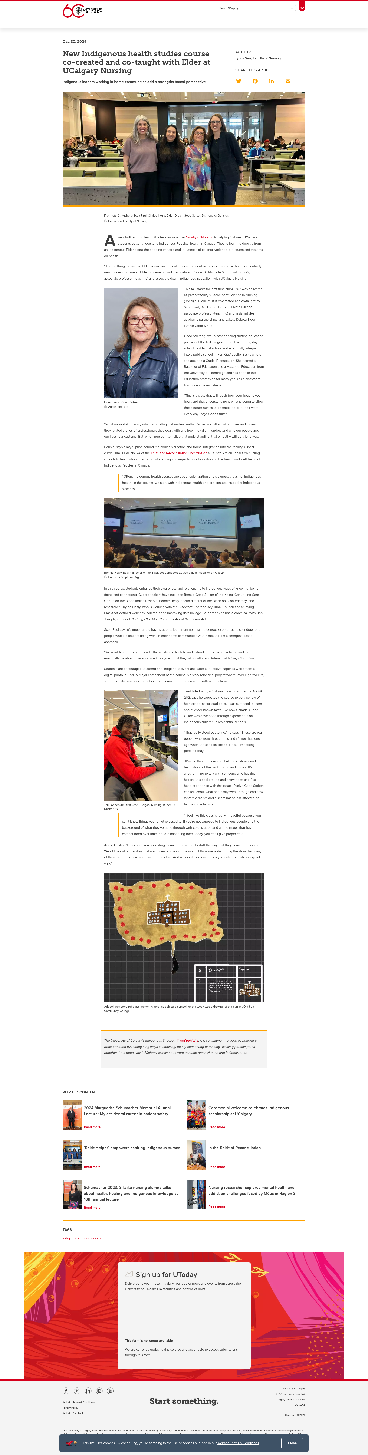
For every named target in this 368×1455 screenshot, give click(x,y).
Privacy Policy (70, 1407)
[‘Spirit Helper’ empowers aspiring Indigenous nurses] (72, 1155)
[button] (241, 80)
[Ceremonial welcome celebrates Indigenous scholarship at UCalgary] (196, 1115)
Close (292, 1443)
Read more (92, 1127)
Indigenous (70, 1238)
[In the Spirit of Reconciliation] (196, 1155)
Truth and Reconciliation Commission (179, 453)
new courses (91, 1238)
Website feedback (73, 1413)
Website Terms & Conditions (238, 1443)
